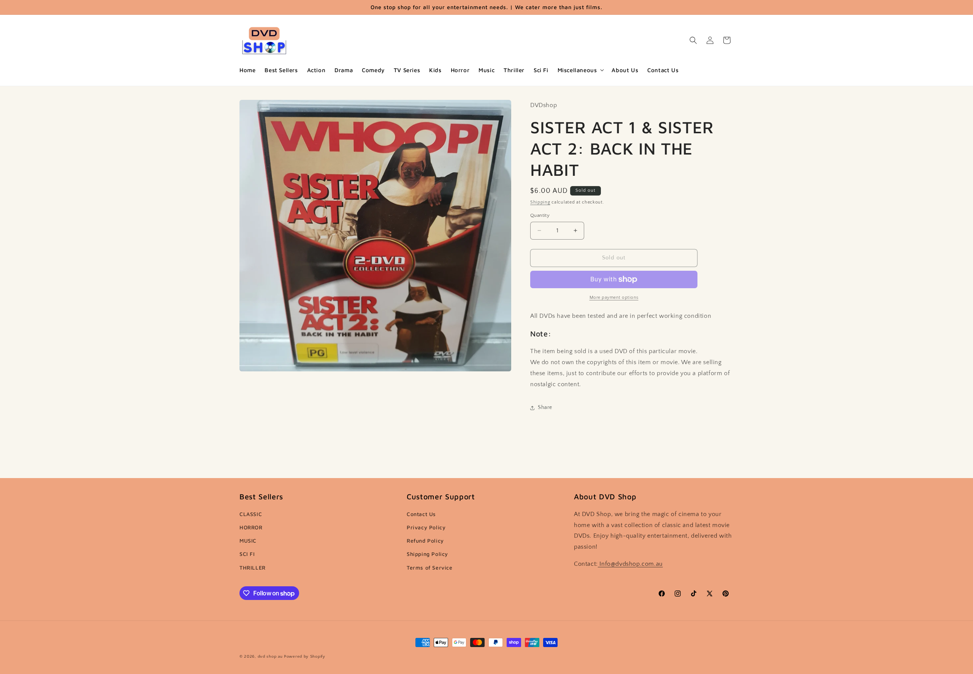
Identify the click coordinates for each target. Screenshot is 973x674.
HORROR (251, 527)
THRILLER (252, 567)
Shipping (540, 202)
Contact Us (421, 514)
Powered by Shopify (304, 656)
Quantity (540, 215)
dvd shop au (270, 656)
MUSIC (248, 540)
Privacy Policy (426, 527)
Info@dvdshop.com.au (630, 563)
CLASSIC (250, 514)
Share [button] (545, 407)
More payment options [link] (614, 297)
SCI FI (247, 554)
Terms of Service (430, 567)
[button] (580, 70)
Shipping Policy (427, 554)
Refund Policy (425, 540)
